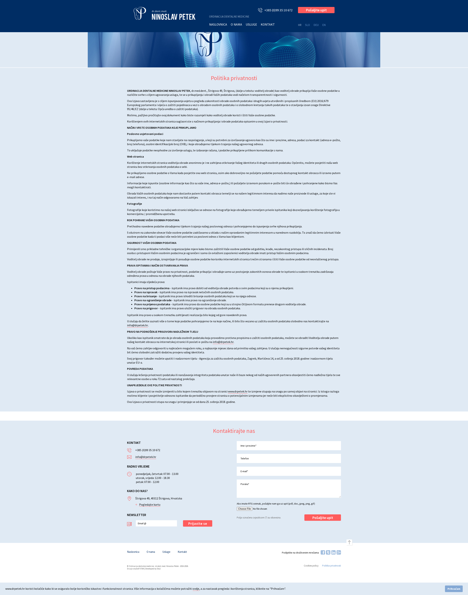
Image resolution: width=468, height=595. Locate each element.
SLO (307, 25)
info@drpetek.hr (137, 325)
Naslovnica (218, 24)
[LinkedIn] (333, 552)
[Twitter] (328, 552)
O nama (236, 24)
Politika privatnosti (331, 565)
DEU (316, 25)
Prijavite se (197, 523)
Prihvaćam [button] (454, 588)
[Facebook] (323, 552)
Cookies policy (311, 565)
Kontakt (268, 24)
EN (324, 25)
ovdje (196, 588)
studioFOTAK (138, 568)
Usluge (251, 24)
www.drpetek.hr (238, 391)
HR (299, 25)
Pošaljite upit (316, 10)
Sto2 (159, 568)
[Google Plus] (339, 552)
